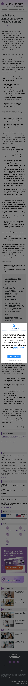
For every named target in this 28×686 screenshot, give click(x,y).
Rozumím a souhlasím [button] (14, 356)
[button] (14, 360)
